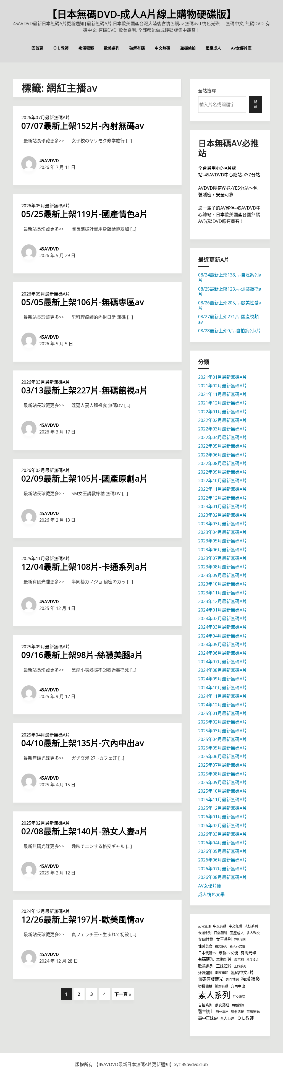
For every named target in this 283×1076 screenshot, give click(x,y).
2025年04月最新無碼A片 (45, 735)
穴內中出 (238, 986)
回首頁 (37, 48)
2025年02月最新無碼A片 (45, 823)
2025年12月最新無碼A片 (222, 808)
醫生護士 (206, 1011)
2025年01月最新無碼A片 (222, 713)
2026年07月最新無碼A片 (45, 117)
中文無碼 (162, 48)
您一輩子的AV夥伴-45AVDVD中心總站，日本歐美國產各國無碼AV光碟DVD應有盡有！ (229, 214)
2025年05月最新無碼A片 (222, 748)
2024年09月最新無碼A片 (222, 679)
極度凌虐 (253, 960)
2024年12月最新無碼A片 (45, 911)
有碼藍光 (206, 959)
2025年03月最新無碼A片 (222, 731)
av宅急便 (204, 926)
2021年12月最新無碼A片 (222, 403)
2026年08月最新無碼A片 (222, 877)
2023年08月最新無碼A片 (222, 567)
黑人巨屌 (227, 1018)
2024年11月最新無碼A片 (222, 696)
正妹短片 (224, 965)
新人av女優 (237, 946)
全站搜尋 (207, 91)
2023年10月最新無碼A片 (222, 584)
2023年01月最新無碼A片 (222, 506)
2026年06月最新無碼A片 (222, 860)
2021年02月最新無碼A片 (222, 386)
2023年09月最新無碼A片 (222, 575)
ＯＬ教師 (61, 48)
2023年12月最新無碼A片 (222, 601)
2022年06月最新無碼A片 (222, 455)
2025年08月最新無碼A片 (222, 774)
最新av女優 (228, 952)
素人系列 (214, 995)
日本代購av (207, 952)
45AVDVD (49, 161)
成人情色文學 (211, 894)
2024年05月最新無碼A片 (222, 644)
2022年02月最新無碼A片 (222, 420)
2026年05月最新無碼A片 (45, 206)
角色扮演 (238, 1005)
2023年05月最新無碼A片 (222, 541)
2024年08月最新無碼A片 (222, 670)
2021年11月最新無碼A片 (222, 394)
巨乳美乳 (240, 940)
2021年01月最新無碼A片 (222, 377)
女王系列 (224, 939)
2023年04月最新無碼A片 (222, 532)
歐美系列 (111, 48)
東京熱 (239, 959)
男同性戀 (232, 979)
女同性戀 (206, 939)
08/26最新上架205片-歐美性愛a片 (229, 305)
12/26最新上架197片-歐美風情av (82, 919)
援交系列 (221, 946)
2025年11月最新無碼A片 (45, 558)
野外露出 (222, 1012)
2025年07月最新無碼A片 (222, 765)
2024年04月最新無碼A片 (222, 636)
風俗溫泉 (237, 1011)
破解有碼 (137, 48)
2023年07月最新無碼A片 (222, 558)
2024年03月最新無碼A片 (222, 627)
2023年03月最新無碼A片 (222, 524)
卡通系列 (204, 933)
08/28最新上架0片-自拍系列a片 (229, 331)
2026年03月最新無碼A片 (45, 382)
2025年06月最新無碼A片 (222, 756)
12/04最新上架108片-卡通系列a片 (84, 566)
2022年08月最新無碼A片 (222, 463)
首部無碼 (253, 1011)
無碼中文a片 (242, 972)
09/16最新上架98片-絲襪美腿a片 (82, 654)
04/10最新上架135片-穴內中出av (82, 743)
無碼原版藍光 (210, 979)
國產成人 (213, 48)
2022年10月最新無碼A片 (222, 480)
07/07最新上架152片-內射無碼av (82, 125)
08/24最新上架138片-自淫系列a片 (229, 277)
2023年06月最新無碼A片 (222, 550)
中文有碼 (219, 926)
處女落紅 (222, 1004)
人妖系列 (251, 926)
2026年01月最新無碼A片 (222, 817)
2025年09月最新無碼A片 (45, 647)
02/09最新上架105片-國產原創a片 (84, 478)
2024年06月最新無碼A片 (222, 653)
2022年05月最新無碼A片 (222, 446)
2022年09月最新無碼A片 (222, 472)
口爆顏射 (220, 933)
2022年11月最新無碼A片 (222, 489)
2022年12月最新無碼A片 (222, 498)
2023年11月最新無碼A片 (222, 593)
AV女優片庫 (241, 48)
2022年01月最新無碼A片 (222, 412)
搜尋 (255, 104)
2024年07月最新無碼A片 (222, 662)
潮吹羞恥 (221, 972)
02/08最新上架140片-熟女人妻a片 (84, 831)
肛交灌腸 (239, 997)
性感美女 (205, 946)
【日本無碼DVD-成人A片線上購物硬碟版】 (141, 14)
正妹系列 (240, 966)
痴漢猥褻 (86, 48)
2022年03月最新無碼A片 (222, 429)
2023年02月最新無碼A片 (222, 515)
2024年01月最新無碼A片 (222, 610)
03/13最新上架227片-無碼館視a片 (84, 390)
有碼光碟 (248, 952)
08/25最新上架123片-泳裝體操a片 (229, 291)
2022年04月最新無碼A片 (222, 437)
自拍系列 (205, 1004)
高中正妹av (208, 1018)
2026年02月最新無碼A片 (45, 470)
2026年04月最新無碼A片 (222, 843)
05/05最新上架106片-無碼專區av (82, 302)
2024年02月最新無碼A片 (222, 618)
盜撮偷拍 (188, 48)
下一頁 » (122, 994)
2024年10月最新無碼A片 (222, 688)
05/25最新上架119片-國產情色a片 (84, 214)
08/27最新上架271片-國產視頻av (228, 319)
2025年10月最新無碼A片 (222, 791)
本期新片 (224, 959)
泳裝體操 (205, 972)
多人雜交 (253, 933)
